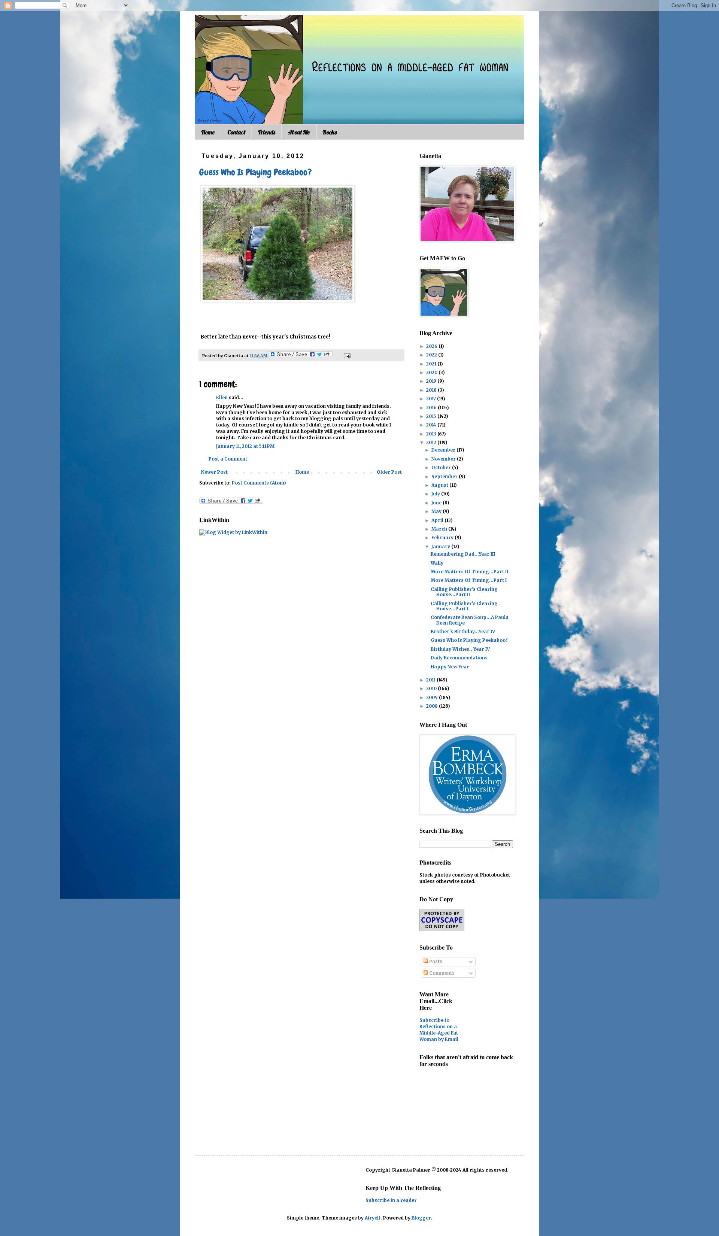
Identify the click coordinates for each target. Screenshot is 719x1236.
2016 (432, 407)
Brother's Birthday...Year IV (463, 631)
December (443, 450)
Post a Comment (228, 459)
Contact (236, 132)
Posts (435, 961)
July (436, 493)
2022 (432, 355)
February (443, 537)
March (439, 529)
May (437, 511)
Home (208, 132)
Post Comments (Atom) (259, 483)
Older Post (389, 472)
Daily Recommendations (459, 657)
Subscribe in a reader (391, 1200)
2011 (431, 680)
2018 (432, 390)
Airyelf (372, 1218)
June (437, 502)
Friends (266, 132)
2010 (432, 688)
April (438, 520)
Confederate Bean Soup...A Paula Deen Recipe (470, 619)
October (441, 467)
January (441, 546)
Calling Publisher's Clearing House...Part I (464, 606)
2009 (432, 697)
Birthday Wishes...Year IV (460, 649)
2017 (431, 398)
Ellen (222, 397)
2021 (431, 364)
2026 (432, 346)
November (444, 459)
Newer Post (214, 472)
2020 (432, 372)
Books (329, 132)
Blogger (421, 1218)
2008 (432, 706)
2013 (431, 434)
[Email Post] (346, 355)
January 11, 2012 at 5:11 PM (245, 446)
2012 (431, 442)
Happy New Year (450, 666)
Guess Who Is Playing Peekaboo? (255, 172)
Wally (437, 563)
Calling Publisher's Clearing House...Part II (464, 591)
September (445, 476)
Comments (441, 973)
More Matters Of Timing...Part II (469, 571)
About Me (299, 132)
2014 (431, 425)
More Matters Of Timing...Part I (469, 580)
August (440, 485)
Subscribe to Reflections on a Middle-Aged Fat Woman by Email (438, 1029)
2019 (431, 381)
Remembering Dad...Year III (463, 554)
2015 (431, 416)
